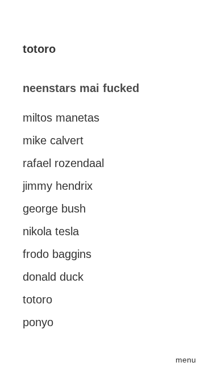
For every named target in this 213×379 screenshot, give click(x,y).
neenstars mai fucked (81, 88)
